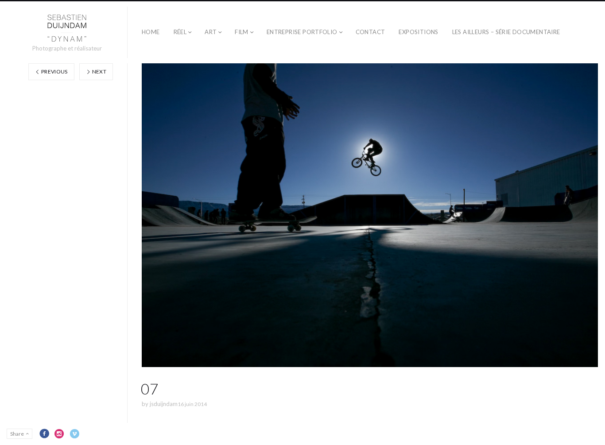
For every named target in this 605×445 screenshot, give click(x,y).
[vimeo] (74, 433)
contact (370, 31)
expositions (418, 31)
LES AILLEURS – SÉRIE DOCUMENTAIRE (506, 31)
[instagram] (59, 433)
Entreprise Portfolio (302, 31)
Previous (54, 71)
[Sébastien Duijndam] (67, 28)
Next (98, 71)
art (211, 31)
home (151, 31)
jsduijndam (164, 403)
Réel (180, 31)
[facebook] (44, 433)
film (241, 31)
